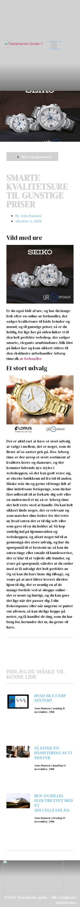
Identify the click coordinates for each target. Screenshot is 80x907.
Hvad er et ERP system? (50, 698)
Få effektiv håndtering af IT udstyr (53, 752)
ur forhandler (31, 358)
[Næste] (57, 645)
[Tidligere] (23, 645)
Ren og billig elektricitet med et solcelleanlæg (53, 803)
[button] (54, 45)
